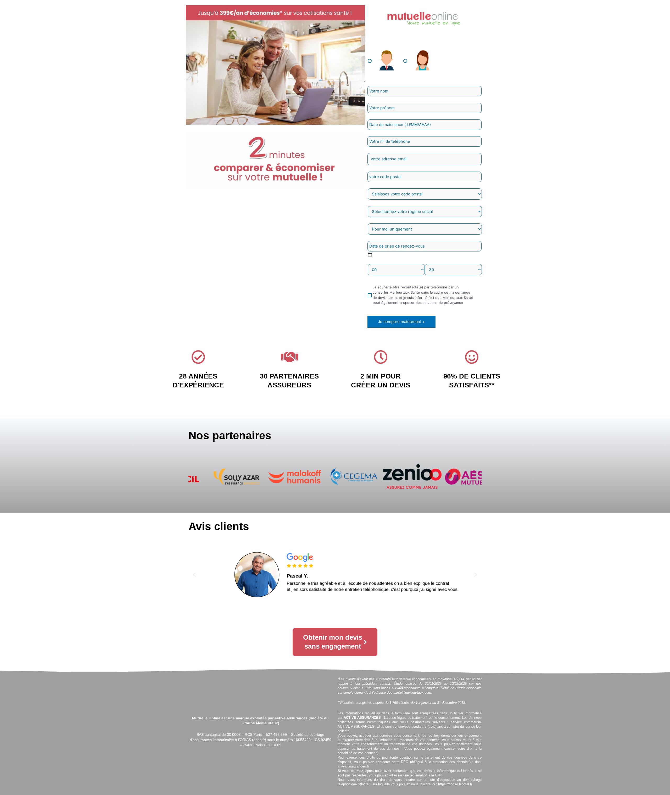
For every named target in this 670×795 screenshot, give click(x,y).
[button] (193, 476)
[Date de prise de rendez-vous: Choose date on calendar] (369, 254)
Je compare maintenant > (401, 321)
